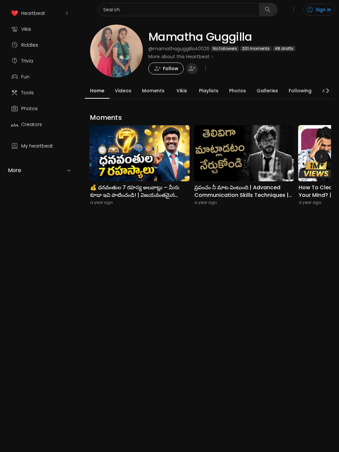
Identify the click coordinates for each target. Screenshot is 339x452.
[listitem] (39, 13)
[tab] (97, 91)
